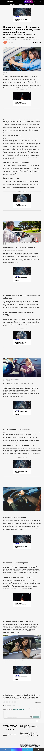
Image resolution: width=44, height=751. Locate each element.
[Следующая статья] (22, 721)
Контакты (5, 735)
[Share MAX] (16, 749)
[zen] (10, 729)
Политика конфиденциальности (9, 734)
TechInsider (9, 1)
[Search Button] (37, 1)
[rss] (4, 729)
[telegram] (8, 729)
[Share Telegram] (27, 749)
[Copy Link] (38, 749)
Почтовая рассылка (35, 1)
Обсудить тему (38, 42)
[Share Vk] (5, 749)
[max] (13, 729)
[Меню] (4, 1)
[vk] (6, 729)
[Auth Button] (40, 1)
